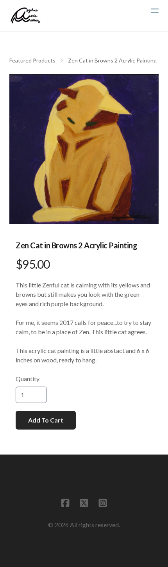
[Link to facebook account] (65, 503)
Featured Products (32, 60)
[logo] (25, 15)
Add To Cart (45, 420)
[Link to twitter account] (84, 503)
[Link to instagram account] (102, 503)
